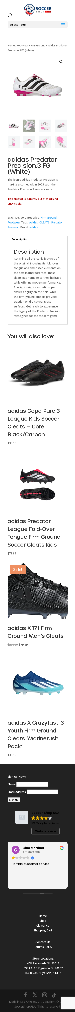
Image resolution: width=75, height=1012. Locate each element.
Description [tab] (20, 239)
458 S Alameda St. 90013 (43, 963)
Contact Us (42, 942)
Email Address (17, 792)
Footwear (22, 45)
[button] (61, 61)
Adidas (33, 222)
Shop (43, 921)
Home (11, 45)
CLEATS (44, 222)
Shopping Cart (43, 930)
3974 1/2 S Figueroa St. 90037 (43, 968)
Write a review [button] (45, 831)
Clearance (42, 925)
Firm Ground (38, 45)
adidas (33, 227)
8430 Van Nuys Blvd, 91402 (43, 973)
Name (12, 784)
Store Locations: (43, 958)
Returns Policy (43, 947)
